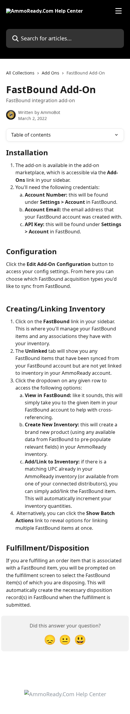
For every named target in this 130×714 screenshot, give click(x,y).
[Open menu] (118, 10)
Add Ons (50, 73)
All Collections (20, 73)
